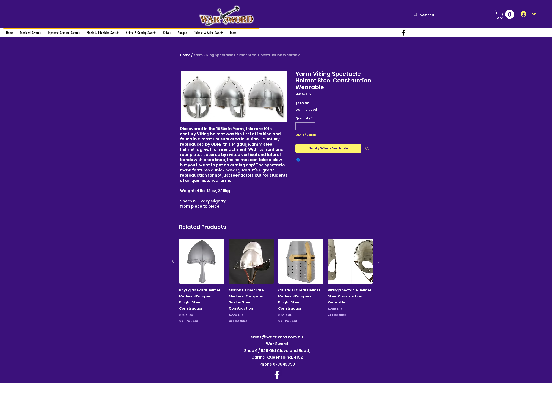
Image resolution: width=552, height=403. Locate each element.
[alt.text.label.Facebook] (403, 32)
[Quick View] (201, 261)
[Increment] (312, 126)
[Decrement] (298, 126)
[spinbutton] (305, 126)
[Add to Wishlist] (367, 148)
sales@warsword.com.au (277, 337)
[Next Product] (379, 261)
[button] (505, 14)
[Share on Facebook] (298, 159)
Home (185, 55)
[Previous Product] (173, 261)
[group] (276, 281)
